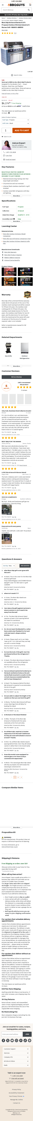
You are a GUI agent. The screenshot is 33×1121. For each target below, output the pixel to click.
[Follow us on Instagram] (16, 1040)
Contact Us (16, 1103)
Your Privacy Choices (15, 1096)
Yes (13, 432)
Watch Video (18, 75)
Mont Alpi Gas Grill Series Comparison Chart (17, 239)
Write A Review (16, 377)
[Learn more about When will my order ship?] (9, 113)
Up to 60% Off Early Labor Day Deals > (16, 15)
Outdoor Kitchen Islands (25, 18)
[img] (16, 53)
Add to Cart (22, 130)
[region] (16, 55)
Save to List (7, 137)
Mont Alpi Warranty (10, 252)
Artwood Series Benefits (12, 260)
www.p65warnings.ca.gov (10, 847)
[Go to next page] (21, 777)
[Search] (29, 10)
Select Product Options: (9, 117)
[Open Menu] (2, 5)
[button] (16, 1049)
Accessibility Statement (16, 1093)
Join (27, 1034)
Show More (16, 196)
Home (3, 18)
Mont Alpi (5, 30)
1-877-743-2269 (17, 1)
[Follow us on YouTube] (12, 1040)
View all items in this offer (10, 94)
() (15, 33)
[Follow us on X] (7, 1040)
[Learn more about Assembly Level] (14, 219)
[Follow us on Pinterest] (21, 1040)
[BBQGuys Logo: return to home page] (16, 5)
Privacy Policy (16, 1089)
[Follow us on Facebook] (3, 1040)
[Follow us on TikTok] (25, 1040)
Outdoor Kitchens (12, 18)
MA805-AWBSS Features (12, 258)
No (15, 432)
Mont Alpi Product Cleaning (13, 255)
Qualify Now (26, 106)
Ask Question (25, 565)
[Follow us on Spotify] (29, 1040)
